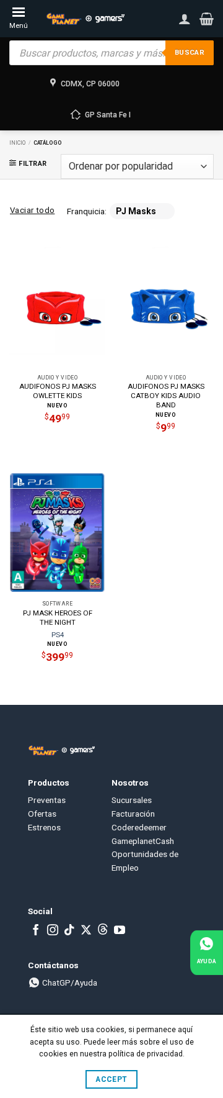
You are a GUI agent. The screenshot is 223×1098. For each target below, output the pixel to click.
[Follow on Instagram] (52, 931)
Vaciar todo (32, 210)
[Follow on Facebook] (36, 931)
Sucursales (132, 800)
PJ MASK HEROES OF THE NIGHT (57, 618)
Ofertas (42, 814)
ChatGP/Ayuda (68, 982)
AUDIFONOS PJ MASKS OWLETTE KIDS (57, 391)
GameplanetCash (143, 841)
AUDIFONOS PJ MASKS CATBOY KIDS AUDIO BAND (166, 395)
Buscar (189, 52)
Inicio (17, 143)
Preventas (47, 800)
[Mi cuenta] (184, 18)
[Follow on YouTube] (119, 931)
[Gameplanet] (85, 18)
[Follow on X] (86, 931)
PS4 (57, 634)
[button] (206, 18)
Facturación (133, 814)
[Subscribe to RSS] (102, 931)
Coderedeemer (139, 827)
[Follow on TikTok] (69, 931)
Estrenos (44, 827)
